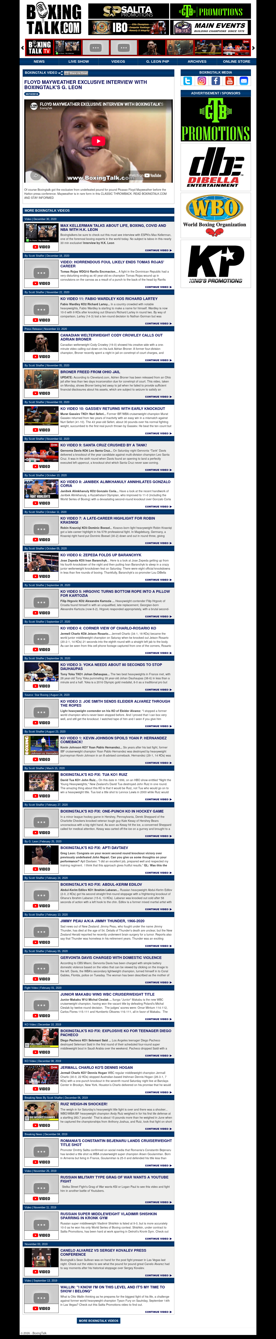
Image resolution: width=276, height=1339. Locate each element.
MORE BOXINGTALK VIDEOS (98, 1321)
